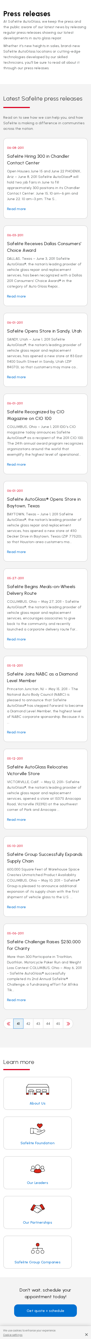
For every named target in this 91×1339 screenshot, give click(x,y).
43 (38, 1024)
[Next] (68, 1024)
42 (28, 1024)
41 (18, 1024)
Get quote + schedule (45, 1311)
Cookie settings (13, 1335)
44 (48, 1024)
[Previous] (8, 1024)
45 (58, 1024)
